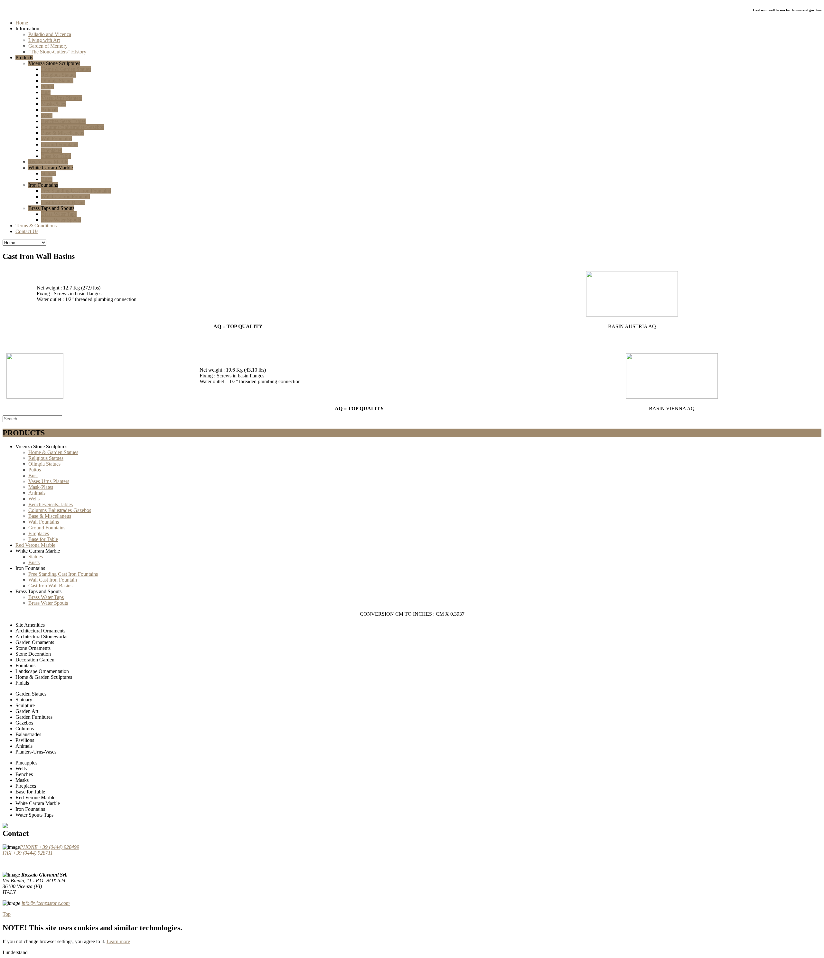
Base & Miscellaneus (49, 516)
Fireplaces (38, 533)
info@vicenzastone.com (46, 903)
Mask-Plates (40, 487)
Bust (33, 475)
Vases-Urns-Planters (48, 481)
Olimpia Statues (44, 464)
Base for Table (43, 539)
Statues (35, 556)
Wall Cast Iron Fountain (52, 580)
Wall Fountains (43, 522)
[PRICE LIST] (5, 810)
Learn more (118, 941)
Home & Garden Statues (53, 452)
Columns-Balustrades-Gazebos (59, 510)
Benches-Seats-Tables (50, 504)
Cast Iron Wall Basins (50, 585)
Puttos (34, 469)
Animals (36, 493)
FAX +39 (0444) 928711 (28, 853)
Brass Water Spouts (48, 603)
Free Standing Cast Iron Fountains (63, 574)
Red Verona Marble (35, 545)
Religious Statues (45, 458)
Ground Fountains (46, 527)
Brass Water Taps (46, 597)
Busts (34, 562)
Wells (34, 498)
